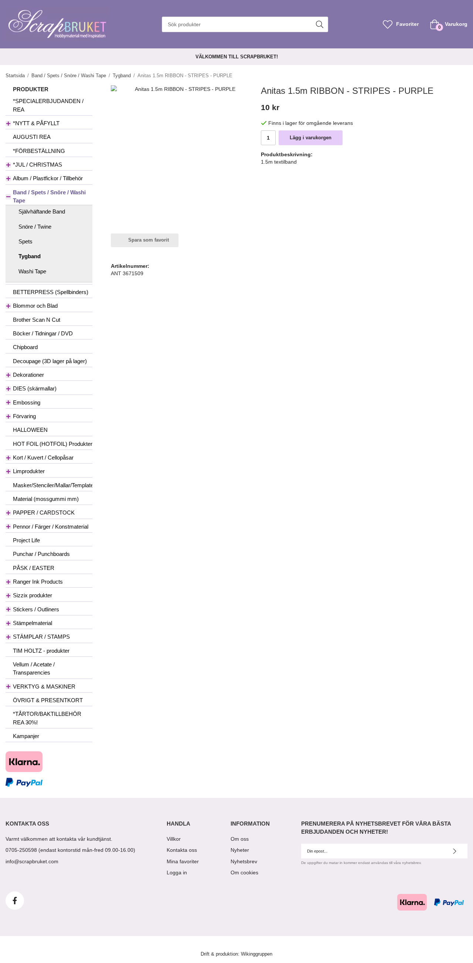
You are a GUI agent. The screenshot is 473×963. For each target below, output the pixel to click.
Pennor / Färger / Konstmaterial (50, 526)
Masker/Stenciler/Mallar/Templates (52, 485)
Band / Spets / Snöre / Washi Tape (49, 196)
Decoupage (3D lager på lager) (50, 361)
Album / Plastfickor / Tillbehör (48, 178)
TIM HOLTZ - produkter (41, 651)
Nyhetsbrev (244, 861)
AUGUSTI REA (32, 137)
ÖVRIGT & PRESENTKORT (48, 700)
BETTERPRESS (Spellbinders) (50, 292)
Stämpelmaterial (32, 623)
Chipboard (25, 347)
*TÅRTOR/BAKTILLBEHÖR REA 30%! (47, 718)
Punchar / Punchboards (41, 554)
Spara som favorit (147, 240)
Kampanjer (26, 736)
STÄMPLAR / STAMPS (41, 637)
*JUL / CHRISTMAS (37, 164)
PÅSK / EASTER (33, 568)
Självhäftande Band (41, 211)
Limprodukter (29, 471)
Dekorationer (28, 375)
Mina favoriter (183, 861)
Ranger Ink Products (38, 581)
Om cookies (244, 872)
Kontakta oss (182, 850)
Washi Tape (32, 271)
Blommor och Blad (35, 306)
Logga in (177, 872)
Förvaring (24, 416)
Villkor (174, 839)
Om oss (240, 839)
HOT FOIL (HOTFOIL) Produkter (52, 444)
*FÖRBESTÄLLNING (39, 151)
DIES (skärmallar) (35, 388)
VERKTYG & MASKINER (44, 686)
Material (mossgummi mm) (46, 499)
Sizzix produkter (32, 595)
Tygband (29, 256)
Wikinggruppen (256, 954)
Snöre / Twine (34, 226)
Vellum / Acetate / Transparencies (34, 668)
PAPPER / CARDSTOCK (44, 512)
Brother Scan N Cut (36, 320)
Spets (25, 241)
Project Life (26, 540)
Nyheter (240, 850)
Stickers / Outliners (36, 609)
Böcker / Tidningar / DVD (43, 333)
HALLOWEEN (30, 430)
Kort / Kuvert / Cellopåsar (43, 457)
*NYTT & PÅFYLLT (36, 123)
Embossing (26, 402)
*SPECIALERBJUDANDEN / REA (48, 105)
